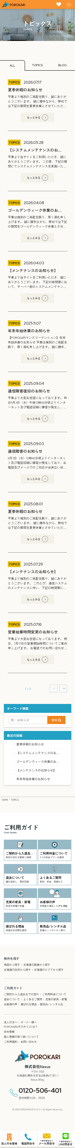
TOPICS (15, 799)
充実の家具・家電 (56, 999)
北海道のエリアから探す (49, 970)
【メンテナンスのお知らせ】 (36, 770)
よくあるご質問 (32, 999)
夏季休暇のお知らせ (30, 744)
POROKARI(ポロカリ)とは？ (21, 1026)
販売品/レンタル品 (51, 1004)
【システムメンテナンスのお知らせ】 (42, 752)
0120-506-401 (40, 1090)
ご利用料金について (54, 994)
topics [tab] (37, 65)
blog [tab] (62, 65)
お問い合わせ (29, 1042)
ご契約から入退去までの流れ (21, 994)
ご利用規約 (10, 1042)
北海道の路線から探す (36, 965)
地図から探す (12, 965)
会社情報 (9, 1032)
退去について (12, 999)
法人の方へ (10, 1022)
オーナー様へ (29, 1022)
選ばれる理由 (29, 1004)
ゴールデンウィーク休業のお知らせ (41, 761)
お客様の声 (10, 1004)
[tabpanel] (37, 385)
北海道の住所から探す (17, 970)
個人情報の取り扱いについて (21, 1037)
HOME (5, 799)
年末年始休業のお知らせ (33, 779)
